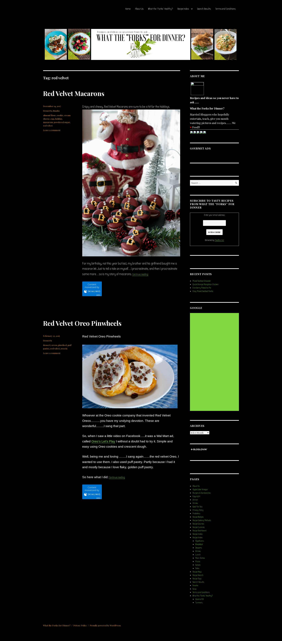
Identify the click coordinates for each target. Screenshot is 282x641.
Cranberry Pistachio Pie (202, 288)
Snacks (56, 110)
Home (128, 8)
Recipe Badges (198, 517)
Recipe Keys (197, 572)
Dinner (195, 500)
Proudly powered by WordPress (105, 625)
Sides (197, 568)
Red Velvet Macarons (73, 93)
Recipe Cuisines (198, 527)
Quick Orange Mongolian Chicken (206, 284)
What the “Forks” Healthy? (160, 8)
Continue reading (140, 274)
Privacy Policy (198, 510)
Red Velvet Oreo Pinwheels (82, 323)
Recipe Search (198, 575)
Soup (194, 589)
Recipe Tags (197, 578)
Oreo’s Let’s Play (103, 441)
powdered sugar (62, 122)
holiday (58, 118)
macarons (48, 122)
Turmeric (199, 602)
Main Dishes (200, 558)
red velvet (48, 125)
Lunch (198, 554)
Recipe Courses (198, 524)
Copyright (196, 496)
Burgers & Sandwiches (202, 493)
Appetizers (199, 541)
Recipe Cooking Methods (202, 520)
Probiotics (196, 513)
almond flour (49, 115)
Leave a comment (51, 130)
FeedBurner (219, 240)
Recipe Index (183, 8)
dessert (46, 345)
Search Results (204, 8)
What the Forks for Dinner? (56, 625)
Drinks (195, 503)
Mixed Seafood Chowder (202, 281)
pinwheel (62, 345)
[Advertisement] (214, 362)
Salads (197, 565)
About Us (139, 8)
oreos (54, 345)
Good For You (198, 506)
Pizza (197, 561)
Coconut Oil (199, 599)
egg (52, 118)
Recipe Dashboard (199, 530)
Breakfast (199, 544)
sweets (64, 348)
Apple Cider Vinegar (200, 489)
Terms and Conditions (225, 8)
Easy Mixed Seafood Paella (203, 291)
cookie (60, 115)
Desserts (47, 110)
